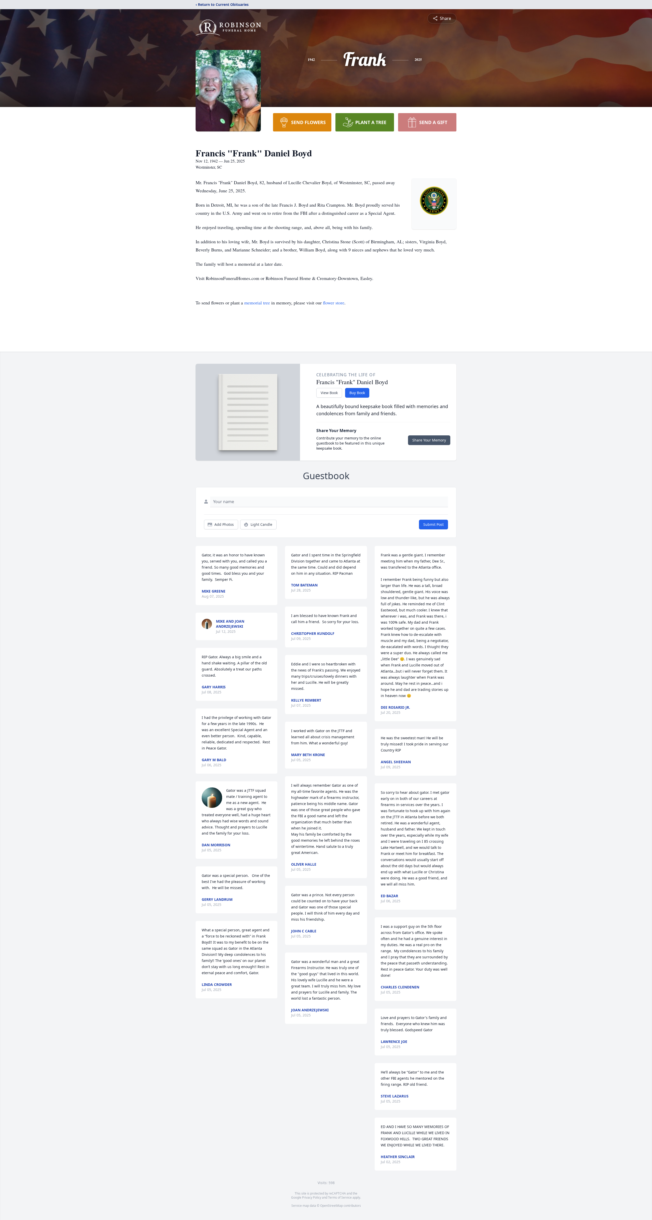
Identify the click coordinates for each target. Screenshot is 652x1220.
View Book (329, 392)
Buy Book (357, 392)
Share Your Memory (429, 440)
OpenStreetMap (331, 1205)
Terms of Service (340, 1197)
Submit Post (433, 524)
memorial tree (257, 303)
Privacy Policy (311, 1197)
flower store (333, 303)
